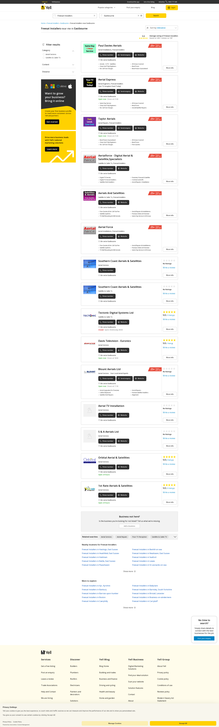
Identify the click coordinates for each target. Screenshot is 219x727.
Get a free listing (149, 2)
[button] (94, 15)
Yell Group (163, 659)
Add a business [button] (129, 526)
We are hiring (47, 698)
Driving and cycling (107, 685)
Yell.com (44, 2)
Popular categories (105, 7)
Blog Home (104, 666)
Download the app (133, 2)
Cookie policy (163, 679)
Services (46, 659)
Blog (153, 7)
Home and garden (107, 698)
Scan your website (136, 681)
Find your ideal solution (138, 675)
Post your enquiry (133, 7)
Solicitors (74, 701)
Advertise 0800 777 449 (168, 2)
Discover (75, 659)
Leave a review (47, 679)
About (130, 701)
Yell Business (56, 2)
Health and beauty (107, 691)
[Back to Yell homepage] (46, 7)
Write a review (169, 267)
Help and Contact (48, 691)
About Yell (161, 666)
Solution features (135, 688)
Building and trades (107, 672)
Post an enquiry (48, 672)
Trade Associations (49, 685)
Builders (73, 666)
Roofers (73, 679)
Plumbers (74, 672)
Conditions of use (164, 685)
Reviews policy (163, 691)
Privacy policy (163, 672)
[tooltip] (141, 16)
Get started (52, 122)
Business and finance (108, 679)
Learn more (52, 149)
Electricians (75, 685)
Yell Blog (104, 659)
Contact (131, 694)
